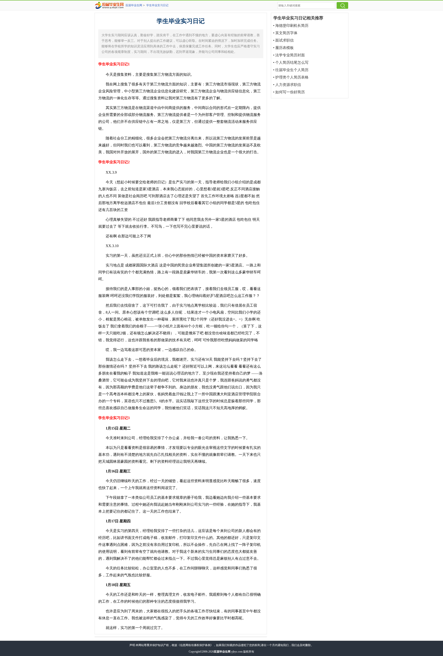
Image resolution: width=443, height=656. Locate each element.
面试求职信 (284, 40)
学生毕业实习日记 (157, 5)
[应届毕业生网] (110, 5)
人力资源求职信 (288, 85)
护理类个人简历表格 (291, 77)
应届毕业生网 (134, 5)
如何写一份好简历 (290, 92)
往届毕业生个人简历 (291, 70)
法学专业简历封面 (290, 55)
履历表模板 (284, 48)
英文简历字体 (286, 33)
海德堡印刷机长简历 (291, 25)
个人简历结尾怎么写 (291, 62)
